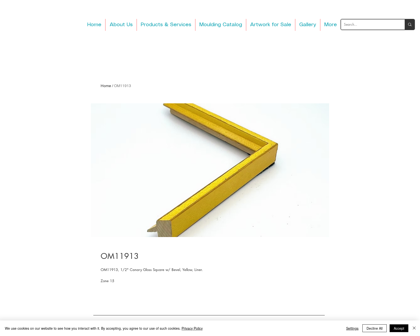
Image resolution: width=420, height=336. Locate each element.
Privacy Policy (192, 328)
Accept (399, 328)
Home (106, 85)
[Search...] (409, 24)
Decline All (375, 328)
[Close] (414, 328)
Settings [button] (352, 328)
